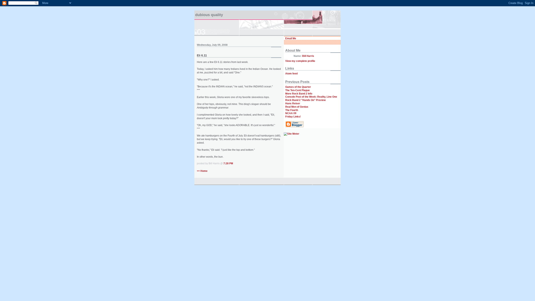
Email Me (290, 38)
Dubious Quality (209, 15)
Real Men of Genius (296, 106)
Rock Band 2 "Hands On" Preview (305, 100)
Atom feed (291, 73)
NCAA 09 (290, 113)
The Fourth (291, 110)
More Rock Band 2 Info (298, 93)
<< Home (202, 171)
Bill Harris (308, 56)
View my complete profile (300, 61)
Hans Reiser (292, 103)
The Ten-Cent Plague (297, 90)
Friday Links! (293, 116)
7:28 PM (228, 163)
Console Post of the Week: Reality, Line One (311, 96)
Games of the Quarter (298, 86)
